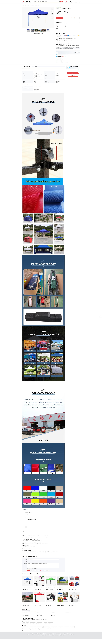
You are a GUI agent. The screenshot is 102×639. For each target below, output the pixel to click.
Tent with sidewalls (53, 614)
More (23, 630)
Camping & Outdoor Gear (34, 5)
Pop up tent (52, 612)
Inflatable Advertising (32, 623)
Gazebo (38, 612)
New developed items (25, 612)
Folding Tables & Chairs (25, 615)
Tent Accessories (67, 614)
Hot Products (31, 633)
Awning (27, 623)
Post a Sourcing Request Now (44, 570)
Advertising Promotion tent (40, 614)
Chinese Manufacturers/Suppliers (41, 633)
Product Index (64, 633)
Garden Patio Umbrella (39, 615)
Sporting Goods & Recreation (28, 5)
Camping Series (53, 615)
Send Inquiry (73, 75)
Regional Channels (60, 633)
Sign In (57, 62)
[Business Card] (78, 69)
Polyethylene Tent (50, 623)
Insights (71, 633)
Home (23, 5)
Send (28, 570)
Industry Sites (56, 633)
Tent (38, 5)
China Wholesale (48, 633)
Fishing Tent (45, 623)
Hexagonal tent (24, 614)
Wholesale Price (52, 633)
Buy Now (73, 73)
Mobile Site (68, 633)
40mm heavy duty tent (68, 612)
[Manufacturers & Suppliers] (26, 1)
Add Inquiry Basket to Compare (38, 33)
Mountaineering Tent (39, 623)
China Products (35, 633)
